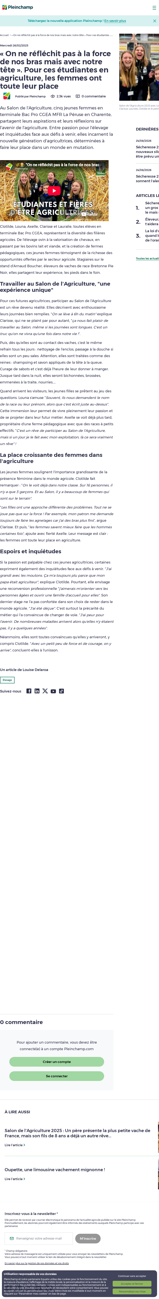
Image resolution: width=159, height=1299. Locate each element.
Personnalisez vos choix (132, 1291)
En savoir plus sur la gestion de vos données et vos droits (37, 1263)
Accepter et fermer (132, 1283)
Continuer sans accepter (132, 1276)
